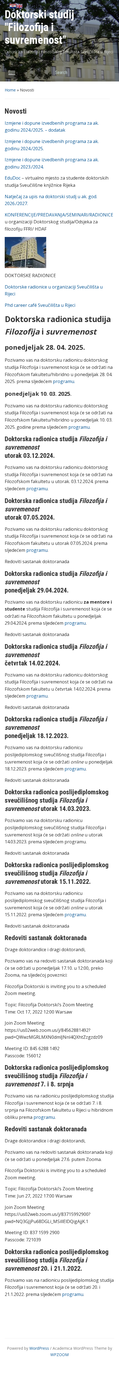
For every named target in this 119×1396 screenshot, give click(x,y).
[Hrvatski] (12, 5)
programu (79, 427)
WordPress (39, 1348)
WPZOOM (59, 1354)
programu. (64, 381)
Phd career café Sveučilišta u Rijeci (40, 305)
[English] (19, 5)
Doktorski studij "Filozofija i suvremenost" (39, 27)
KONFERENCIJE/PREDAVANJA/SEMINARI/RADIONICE (59, 215)
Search (107, 72)
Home (10, 90)
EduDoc (12, 178)
